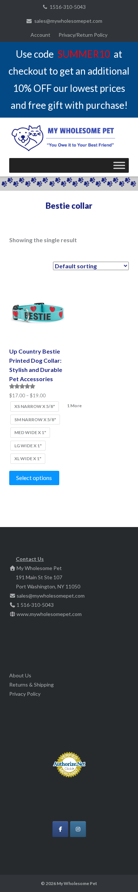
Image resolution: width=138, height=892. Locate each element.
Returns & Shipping (31, 684)
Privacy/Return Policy (83, 35)
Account (40, 35)
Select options (34, 477)
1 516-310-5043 (35, 605)
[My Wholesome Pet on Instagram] (78, 829)
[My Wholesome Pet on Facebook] (60, 829)
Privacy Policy (24, 694)
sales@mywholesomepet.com (68, 21)
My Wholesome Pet (77, 883)
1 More (74, 405)
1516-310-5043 (68, 7)
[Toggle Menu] (119, 165)
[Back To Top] (120, 874)
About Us (20, 675)
